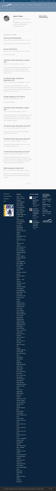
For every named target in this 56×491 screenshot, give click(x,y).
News (54, 1)
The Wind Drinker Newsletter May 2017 (17, 139)
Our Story (19, 225)
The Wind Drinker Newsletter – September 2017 (14, 79)
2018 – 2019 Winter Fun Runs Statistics (21, 198)
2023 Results (20, 205)
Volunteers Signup (21, 286)
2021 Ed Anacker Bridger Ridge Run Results (21, 252)
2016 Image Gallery (21, 467)
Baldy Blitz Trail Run (21, 384)
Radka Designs (40, 488)
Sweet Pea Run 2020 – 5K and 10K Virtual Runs (21, 330)
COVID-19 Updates (21, 438)
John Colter (19, 373)
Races (16, 98)
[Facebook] (1, 1)
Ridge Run (19, 362)
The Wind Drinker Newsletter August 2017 (16, 109)
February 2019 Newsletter (12, 38)
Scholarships (20, 326)
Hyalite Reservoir (46, 199)
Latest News (14, 40)
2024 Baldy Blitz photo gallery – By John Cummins (21, 263)
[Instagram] (4, 1)
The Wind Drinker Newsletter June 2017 (17, 126)
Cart (18, 218)
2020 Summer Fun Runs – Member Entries (21, 447)
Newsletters (48, 1)
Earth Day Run (20, 382)
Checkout (19, 267)
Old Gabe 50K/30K (21, 272)
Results (18, 232)
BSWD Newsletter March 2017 (14, 168)
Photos (22, 51)
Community (19, 472)
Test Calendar (20, 310)
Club (18, 474)
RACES (18, 478)
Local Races (19, 223)
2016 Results (20, 288)
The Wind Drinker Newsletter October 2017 (17, 61)
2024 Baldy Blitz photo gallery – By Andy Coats (21, 292)
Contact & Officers (41, 1)
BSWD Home (20, 368)
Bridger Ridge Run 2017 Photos (14, 97)
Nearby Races (20, 404)
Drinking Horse (46, 204)
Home (7, 9)
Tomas (28, 40)
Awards (18, 348)
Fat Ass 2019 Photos (10, 49)
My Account (19, 471)
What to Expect (20, 312)
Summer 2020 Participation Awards (20, 442)
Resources (19, 481)
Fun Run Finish (20, 418)
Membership (33, 1)
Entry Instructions (21, 371)
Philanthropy (20, 227)
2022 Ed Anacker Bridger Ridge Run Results (21, 257)
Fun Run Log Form (21, 402)
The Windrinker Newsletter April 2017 (17, 152)
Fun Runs (13, 51)
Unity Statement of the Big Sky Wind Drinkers (21, 456)
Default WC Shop (21, 476)
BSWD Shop (19, 369)
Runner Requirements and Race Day (21, 236)
